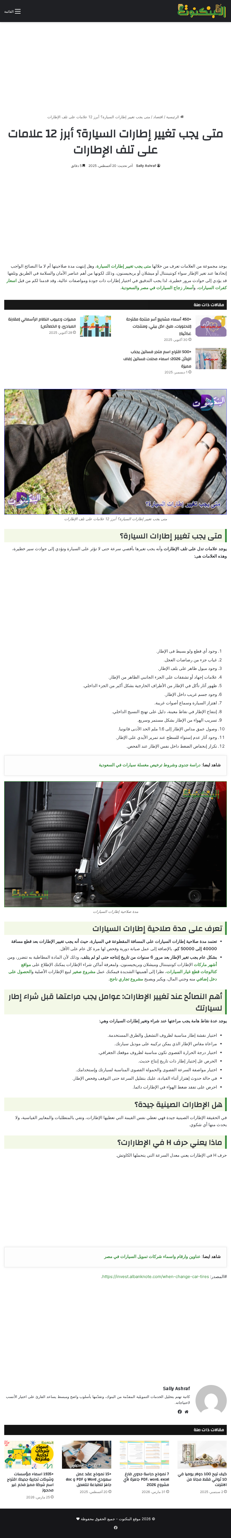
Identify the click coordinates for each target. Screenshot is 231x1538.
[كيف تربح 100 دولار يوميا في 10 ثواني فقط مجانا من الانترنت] (202, 1455)
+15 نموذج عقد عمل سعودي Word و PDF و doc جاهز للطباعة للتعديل (88, 1479)
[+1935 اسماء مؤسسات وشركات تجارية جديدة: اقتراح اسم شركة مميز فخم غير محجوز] (29, 1455)
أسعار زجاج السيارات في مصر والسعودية (157, 287)
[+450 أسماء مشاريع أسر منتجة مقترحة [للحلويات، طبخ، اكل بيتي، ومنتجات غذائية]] (211, 326)
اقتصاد (158, 117)
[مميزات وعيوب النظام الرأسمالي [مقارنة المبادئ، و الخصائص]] (95, 326)
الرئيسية (173, 117)
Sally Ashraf (146, 166)
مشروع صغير (83, 971)
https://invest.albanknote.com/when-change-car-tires (155, 1276)
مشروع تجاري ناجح (126, 979)
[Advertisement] (115, 66)
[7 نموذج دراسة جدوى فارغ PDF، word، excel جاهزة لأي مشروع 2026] (144, 1455)
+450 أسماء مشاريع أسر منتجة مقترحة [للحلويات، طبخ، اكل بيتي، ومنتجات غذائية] (158, 326)
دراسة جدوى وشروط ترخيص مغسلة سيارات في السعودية (150, 764)
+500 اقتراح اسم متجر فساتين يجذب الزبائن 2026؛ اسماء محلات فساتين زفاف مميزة (157, 359)
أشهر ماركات (205, 964)
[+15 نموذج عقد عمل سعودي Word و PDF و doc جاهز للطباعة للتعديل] (86, 1455)
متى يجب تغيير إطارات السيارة (124, 266)
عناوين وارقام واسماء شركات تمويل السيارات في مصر (152, 1256)
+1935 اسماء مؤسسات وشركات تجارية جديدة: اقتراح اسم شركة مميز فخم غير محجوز (30, 1482)
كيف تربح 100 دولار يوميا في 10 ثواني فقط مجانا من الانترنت (202, 1479)
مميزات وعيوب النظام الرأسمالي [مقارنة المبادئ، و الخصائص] (42, 323)
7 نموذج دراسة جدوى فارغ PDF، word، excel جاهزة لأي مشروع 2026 (146, 1479)
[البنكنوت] (202, 11)
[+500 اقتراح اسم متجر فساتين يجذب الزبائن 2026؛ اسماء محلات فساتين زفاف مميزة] (211, 358)
